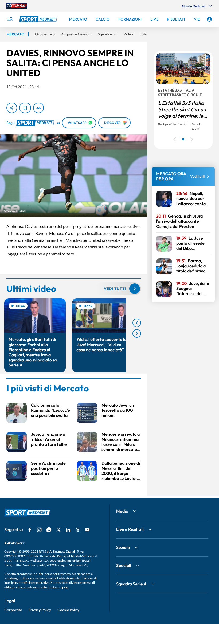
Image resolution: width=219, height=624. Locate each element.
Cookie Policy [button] (68, 609)
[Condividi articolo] (11, 108)
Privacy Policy (39, 609)
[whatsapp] (49, 529)
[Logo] (38, 19)
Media (122, 511)
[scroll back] (136, 323)
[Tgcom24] (16, 6)
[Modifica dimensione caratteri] (38, 108)
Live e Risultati (130, 529)
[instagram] (39, 529)
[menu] (9, 19)
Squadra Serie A (131, 583)
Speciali (123, 565)
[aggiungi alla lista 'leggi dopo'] (25, 108)
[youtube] (87, 529)
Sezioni (123, 547)
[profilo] (209, 19)
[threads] (77, 529)
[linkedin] (68, 529)
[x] (58, 529)
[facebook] (29, 529)
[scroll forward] (136, 333)
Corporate (13, 609)
